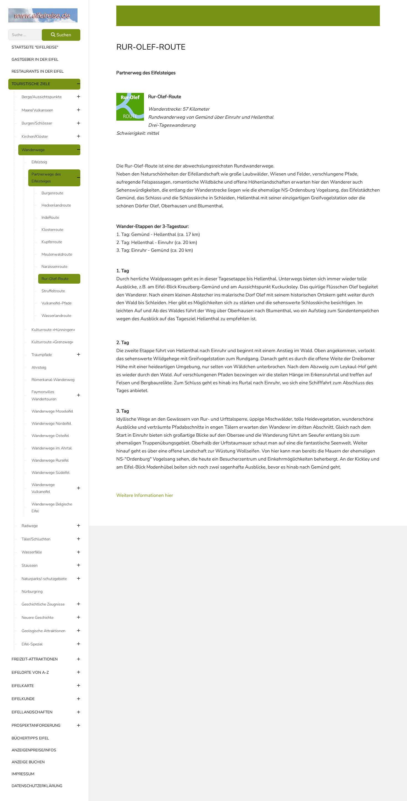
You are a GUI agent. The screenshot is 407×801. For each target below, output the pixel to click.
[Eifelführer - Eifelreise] (44, 15)
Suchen (63, 35)
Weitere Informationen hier (144, 495)
